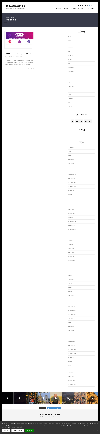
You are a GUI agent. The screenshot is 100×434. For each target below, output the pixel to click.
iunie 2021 (70, 283)
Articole (58, 8)
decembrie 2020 (72, 303)
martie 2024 (71, 252)
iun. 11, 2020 (19, 56)
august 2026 (71, 147)
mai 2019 (70, 369)
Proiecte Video (82, 8)
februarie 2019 (71, 380)
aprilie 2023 (71, 279)
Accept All (29, 430)
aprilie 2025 (71, 206)
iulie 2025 (70, 194)
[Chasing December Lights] (32, 398)
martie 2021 (71, 295)
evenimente (70, 55)
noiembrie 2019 (71, 345)
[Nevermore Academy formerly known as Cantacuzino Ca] (68, 398)
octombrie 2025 (72, 182)
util (10, 51)
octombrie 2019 (72, 349)
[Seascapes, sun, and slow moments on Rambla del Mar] (92, 398)
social (7, 51)
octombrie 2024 (72, 229)
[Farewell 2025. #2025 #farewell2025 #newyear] (20, 398)
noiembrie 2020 (71, 307)
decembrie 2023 (72, 264)
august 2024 (71, 237)
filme (69, 63)
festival (70, 59)
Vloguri (65, 8)
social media (71, 86)
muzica (70, 75)
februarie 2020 (71, 334)
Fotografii (73, 8)
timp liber (70, 98)
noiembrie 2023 (71, 268)
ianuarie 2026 (71, 171)
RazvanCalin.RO (15, 6)
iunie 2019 (70, 365)
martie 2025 (71, 209)
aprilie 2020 (71, 326)
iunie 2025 (70, 198)
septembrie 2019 (72, 353)
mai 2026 (70, 155)
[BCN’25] (80, 398)
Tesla (69, 94)
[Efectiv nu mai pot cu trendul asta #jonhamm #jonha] (56, 398)
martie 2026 (71, 163)
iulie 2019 (70, 361)
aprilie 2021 (70, 291)
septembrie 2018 (72, 384)
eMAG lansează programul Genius (19, 54)
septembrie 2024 (72, 233)
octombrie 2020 (72, 310)
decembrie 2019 (71, 341)
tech (69, 90)
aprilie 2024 (71, 248)
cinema (69, 51)
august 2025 (71, 190)
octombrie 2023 (72, 272)
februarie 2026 (71, 167)
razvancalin (11, 56)
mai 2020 (70, 322)
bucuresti (70, 44)
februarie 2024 (71, 256)
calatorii (70, 48)
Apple (69, 36)
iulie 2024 (70, 241)
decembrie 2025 (72, 174)
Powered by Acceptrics (94, 430)
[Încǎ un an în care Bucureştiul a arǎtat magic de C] (44, 398)
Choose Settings (17, 430)
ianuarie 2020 (71, 338)
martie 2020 (71, 330)
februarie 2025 (71, 213)
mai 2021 (70, 287)
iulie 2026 (70, 151)
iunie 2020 (70, 318)
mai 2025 (70, 202)
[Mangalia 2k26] (8, 398)
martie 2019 (71, 376)
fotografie (71, 67)
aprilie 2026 (71, 159)
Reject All (6, 430)
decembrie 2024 (72, 221)
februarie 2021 (71, 299)
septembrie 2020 (72, 314)
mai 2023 (70, 275)
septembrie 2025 (72, 186)
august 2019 (71, 357)
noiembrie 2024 (71, 225)
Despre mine (91, 8)
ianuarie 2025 (71, 217)
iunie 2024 (70, 244)
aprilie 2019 (70, 373)
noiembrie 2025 (71, 178)
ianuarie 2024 (71, 260)
